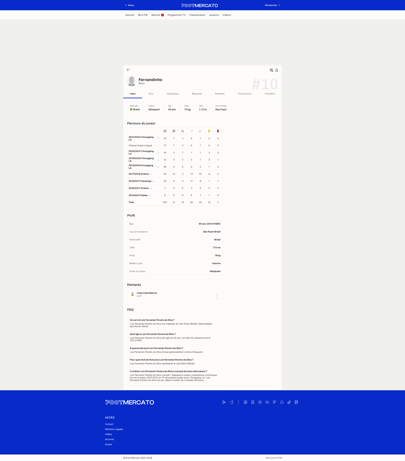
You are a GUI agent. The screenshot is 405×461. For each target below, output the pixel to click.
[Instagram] (260, 402)
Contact (109, 424)
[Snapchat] (281, 402)
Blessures (197, 93)
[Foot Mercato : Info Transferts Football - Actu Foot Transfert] (199, 5)
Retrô (141, 83)
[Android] (224, 402)
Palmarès (219, 93)
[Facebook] (245, 402)
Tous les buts (244, 93)
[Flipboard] (274, 402)
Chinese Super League (140, 145)
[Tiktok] (289, 402)
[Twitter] (252, 402)
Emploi (108, 444)
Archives (109, 439)
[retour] (128, 70)
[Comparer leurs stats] (271, 70)
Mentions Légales (114, 429)
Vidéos (108, 434)
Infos (133, 93)
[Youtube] (267, 402)
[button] (129, 5)
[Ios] (231, 402)
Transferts (270, 93)
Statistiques (173, 93)
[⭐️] (276, 70)
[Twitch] (296, 402)
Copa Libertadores (147, 293)
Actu (151, 93)
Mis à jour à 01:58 (274, 458)
